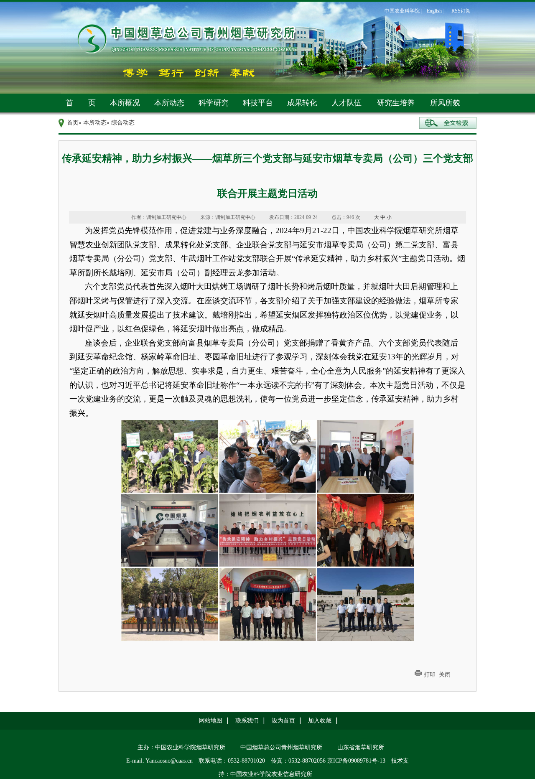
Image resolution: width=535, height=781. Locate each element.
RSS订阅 (461, 11)
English (434, 11)
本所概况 (125, 103)
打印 (430, 675)
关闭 (445, 675)
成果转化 (302, 103)
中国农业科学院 (402, 11)
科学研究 (214, 103)
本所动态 (169, 103)
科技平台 (258, 103)
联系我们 (247, 720)
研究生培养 (396, 103)
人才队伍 (346, 103)
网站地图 (210, 720)
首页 (73, 123)
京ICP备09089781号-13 (356, 761)
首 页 (81, 103)
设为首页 (283, 720)
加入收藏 (319, 720)
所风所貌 (445, 103)
